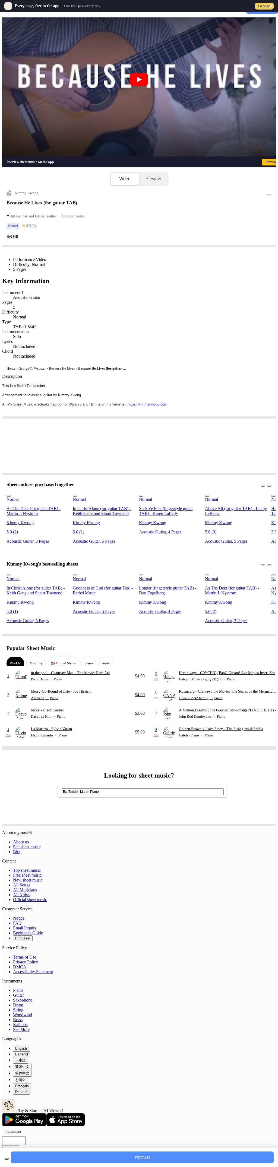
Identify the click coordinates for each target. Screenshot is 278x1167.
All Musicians (25, 889)
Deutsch (21, 1092)
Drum (18, 1005)
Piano (18, 990)
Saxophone (22, 1000)
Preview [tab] (153, 178)
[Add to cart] (6, 1159)
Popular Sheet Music (31, 648)
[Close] (271, 6)
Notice (18, 918)
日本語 (20, 1060)
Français (22, 1086)
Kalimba (20, 1024)
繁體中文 (22, 1067)
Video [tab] (124, 178)
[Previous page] (257, 648)
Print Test (22, 938)
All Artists (21, 894)
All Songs (21, 885)
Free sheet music (27, 875)
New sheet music (27, 880)
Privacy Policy (25, 962)
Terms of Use (24, 957)
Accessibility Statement (33, 971)
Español (21, 1054)
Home (11, 368)
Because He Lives (62, 368)
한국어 (20, 1080)
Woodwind (22, 1014)
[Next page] (266, 648)
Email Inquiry (25, 928)
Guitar (18, 995)
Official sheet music (30, 899)
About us (21, 842)
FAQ (17, 923)
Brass (18, 1019)
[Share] (269, 194)
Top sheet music (27, 870)
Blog (17, 851)
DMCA (19, 967)
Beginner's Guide (28, 932)
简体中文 (22, 1073)
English (21, 1048)
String (18, 1010)
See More (21, 1029)
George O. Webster (32, 368)
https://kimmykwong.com (147, 404)
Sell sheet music (26, 846)
